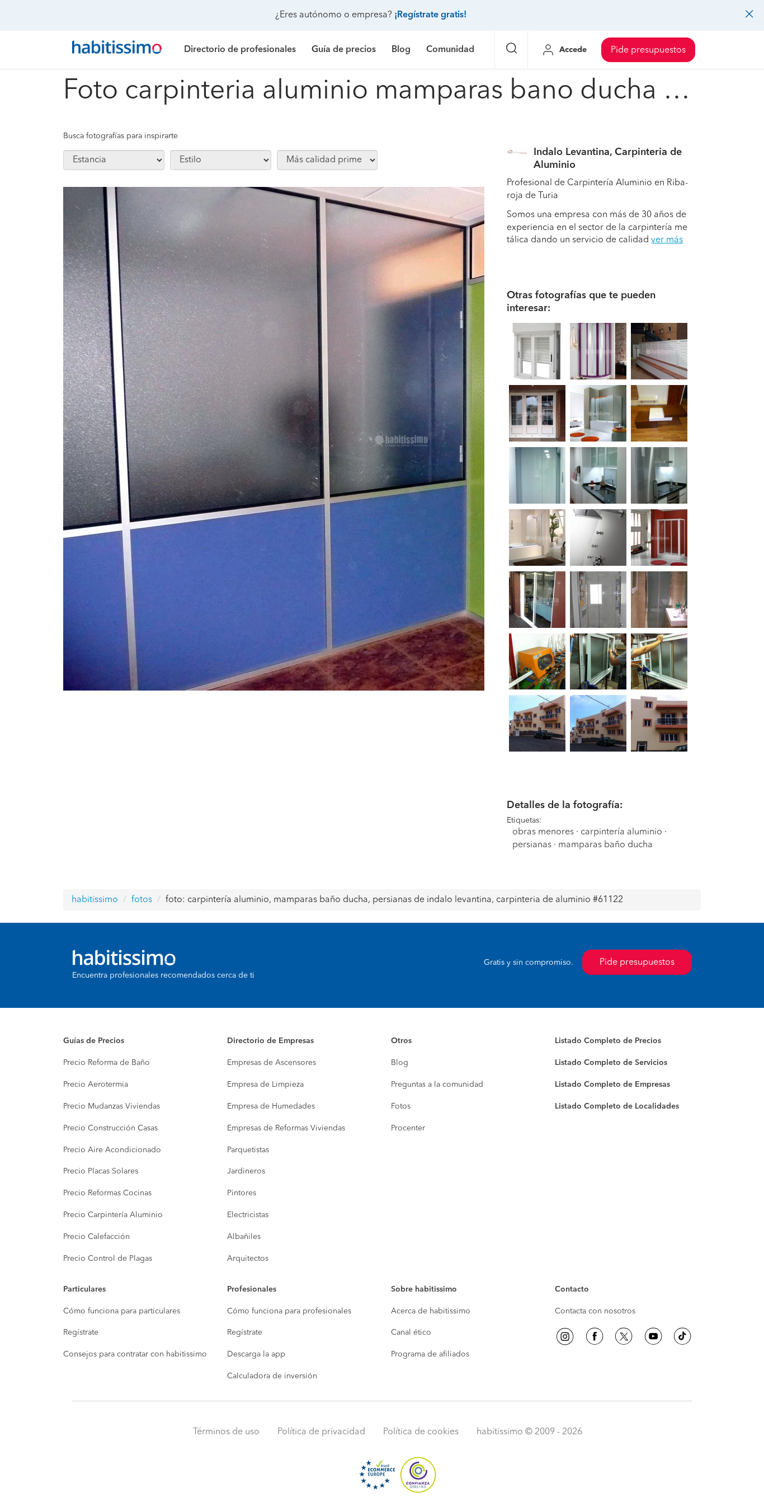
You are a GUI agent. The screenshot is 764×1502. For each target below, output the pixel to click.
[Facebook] (594, 1336)
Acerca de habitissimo (430, 1311)
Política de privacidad (321, 1432)
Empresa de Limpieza (265, 1084)
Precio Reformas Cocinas (107, 1193)
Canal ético (411, 1332)
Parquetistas (248, 1150)
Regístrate (80, 1332)
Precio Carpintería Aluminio (113, 1215)
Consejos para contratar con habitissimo (135, 1354)
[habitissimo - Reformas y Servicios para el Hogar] (117, 50)
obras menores (543, 832)
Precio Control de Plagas (107, 1258)
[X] (624, 1336)
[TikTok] (682, 1336)
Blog (399, 1063)
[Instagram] (565, 1336)
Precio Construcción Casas (110, 1128)
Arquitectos (247, 1258)
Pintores (241, 1193)
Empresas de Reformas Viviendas (286, 1128)
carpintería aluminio (621, 832)
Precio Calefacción (96, 1237)
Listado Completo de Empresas (612, 1084)
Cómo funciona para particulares (121, 1311)
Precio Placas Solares (100, 1171)
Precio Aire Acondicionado (112, 1150)
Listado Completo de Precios (608, 1041)
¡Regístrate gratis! (430, 15)
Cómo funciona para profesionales (289, 1311)
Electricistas (247, 1215)
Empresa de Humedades (271, 1106)
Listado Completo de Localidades (617, 1106)
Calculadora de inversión (272, 1376)
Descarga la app (256, 1354)
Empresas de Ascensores (271, 1063)
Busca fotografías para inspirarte (120, 136)
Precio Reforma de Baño (106, 1063)
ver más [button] (667, 240)
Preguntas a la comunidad (437, 1084)
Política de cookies (421, 1432)
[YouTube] (653, 1336)
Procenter (408, 1128)
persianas (531, 845)
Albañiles (244, 1237)
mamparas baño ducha (605, 845)
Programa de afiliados (430, 1354)
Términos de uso (226, 1432)
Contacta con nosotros (595, 1311)
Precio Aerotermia (95, 1084)
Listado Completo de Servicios (611, 1063)
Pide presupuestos (648, 50)
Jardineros (246, 1171)
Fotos (401, 1106)
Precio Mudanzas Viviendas (111, 1106)
